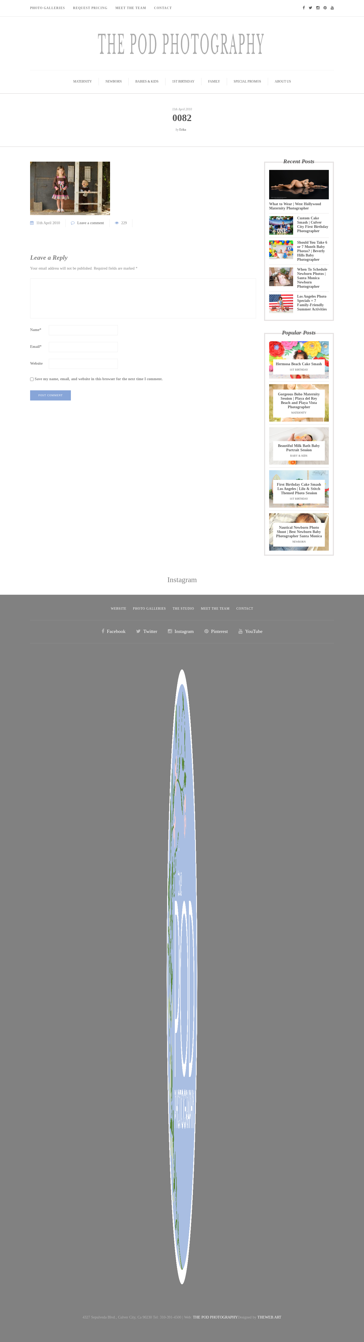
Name (35, 330)
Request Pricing (90, 8)
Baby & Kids (299, 455)
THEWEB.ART (269, 1317)
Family (214, 81)
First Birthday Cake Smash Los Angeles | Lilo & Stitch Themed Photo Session (299, 489)
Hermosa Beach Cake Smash (299, 364)
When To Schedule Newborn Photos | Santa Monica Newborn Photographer (312, 278)
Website (36, 363)
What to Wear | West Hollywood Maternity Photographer (295, 206)
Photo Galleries (47, 8)
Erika (182, 129)
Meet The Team (130, 8)
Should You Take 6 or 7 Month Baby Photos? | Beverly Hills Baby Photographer (312, 251)
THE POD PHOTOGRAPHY (215, 1317)
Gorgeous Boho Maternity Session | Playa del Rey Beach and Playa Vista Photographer (299, 400)
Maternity (82, 81)
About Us (283, 81)
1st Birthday (183, 81)
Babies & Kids (147, 81)
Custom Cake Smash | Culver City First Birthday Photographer (312, 224)
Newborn (114, 81)
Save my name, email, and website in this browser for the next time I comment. (99, 379)
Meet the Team (215, 608)
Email (36, 347)
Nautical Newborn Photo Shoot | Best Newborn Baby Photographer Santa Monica (299, 532)
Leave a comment (90, 223)
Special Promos (247, 81)
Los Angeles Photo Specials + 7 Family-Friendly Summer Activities (312, 302)
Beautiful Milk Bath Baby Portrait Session (299, 448)
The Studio (183, 608)
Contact (163, 8)
